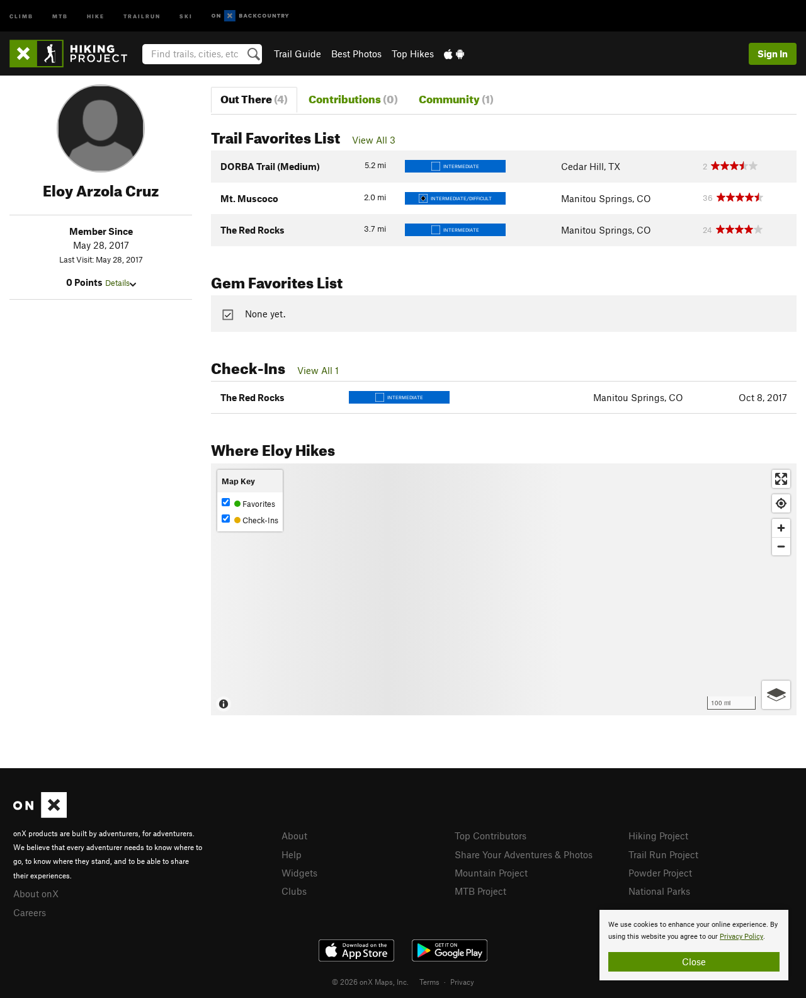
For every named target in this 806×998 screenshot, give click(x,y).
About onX (36, 893)
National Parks (659, 891)
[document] (694, 945)
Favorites (258, 504)
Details (117, 283)
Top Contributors (490, 835)
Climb (21, 15)
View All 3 (373, 139)
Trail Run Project (663, 854)
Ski (186, 15)
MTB (60, 15)
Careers (29, 912)
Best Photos (356, 53)
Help (291, 854)
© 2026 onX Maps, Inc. (370, 981)
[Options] (776, 695)
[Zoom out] (781, 546)
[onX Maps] (40, 814)
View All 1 (318, 370)
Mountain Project (491, 872)
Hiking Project (658, 835)
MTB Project (480, 891)
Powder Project (660, 872)
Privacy (462, 981)
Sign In (773, 53)
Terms (429, 981)
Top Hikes (413, 53)
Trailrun (142, 15)
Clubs (294, 891)
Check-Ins (259, 520)
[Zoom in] (781, 528)
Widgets (299, 872)
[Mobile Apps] (454, 53)
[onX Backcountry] (250, 16)
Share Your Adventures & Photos (524, 854)
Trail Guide (297, 53)
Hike (96, 15)
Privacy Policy (741, 937)
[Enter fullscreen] (781, 479)
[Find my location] (781, 503)
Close (694, 961)
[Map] (504, 589)
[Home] (74, 53)
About (294, 835)
